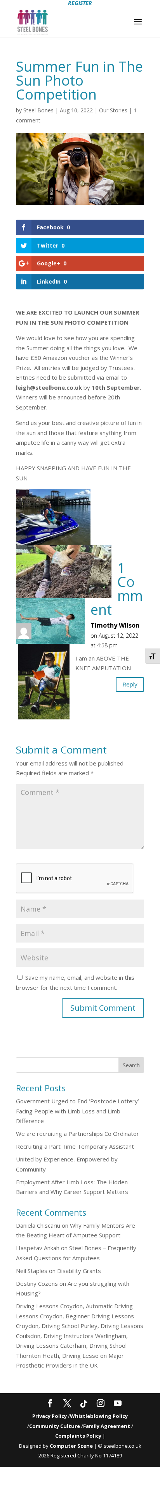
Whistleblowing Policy (99, 1415)
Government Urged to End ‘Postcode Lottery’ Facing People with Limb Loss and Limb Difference (77, 1111)
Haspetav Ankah (37, 1248)
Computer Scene (72, 1445)
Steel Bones (38, 110)
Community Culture (54, 1426)
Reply (129, 684)
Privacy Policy (49, 1415)
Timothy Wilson (114, 625)
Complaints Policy (78, 1435)
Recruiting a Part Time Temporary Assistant (75, 1146)
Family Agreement (107, 1426)
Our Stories (113, 110)
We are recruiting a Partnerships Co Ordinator (77, 1133)
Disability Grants (79, 1271)
